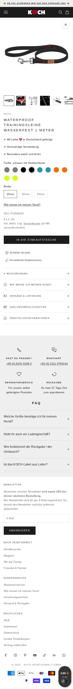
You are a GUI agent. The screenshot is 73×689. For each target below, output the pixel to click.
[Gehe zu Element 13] (45, 100)
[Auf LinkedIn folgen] (54, 655)
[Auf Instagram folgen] (15, 655)
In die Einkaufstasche (36, 239)
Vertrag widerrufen (15, 645)
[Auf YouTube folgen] (35, 655)
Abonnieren (19, 530)
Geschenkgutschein (16, 597)
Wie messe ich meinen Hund (21, 590)
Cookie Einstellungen (17, 638)
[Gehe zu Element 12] (33, 100)
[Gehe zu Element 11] (21, 100)
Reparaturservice (14, 584)
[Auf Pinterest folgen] (25, 655)
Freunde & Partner (15, 568)
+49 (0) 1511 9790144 (54, 363)
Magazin (9, 555)
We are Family (13, 561)
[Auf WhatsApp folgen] (64, 655)
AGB (6, 620)
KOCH (7, 114)
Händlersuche (12, 549)
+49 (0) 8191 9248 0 (19, 363)
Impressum (11, 626)
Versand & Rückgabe (17, 603)
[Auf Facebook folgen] (5, 655)
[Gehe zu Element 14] (57, 100)
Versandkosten (32, 223)
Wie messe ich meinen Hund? (22, 204)
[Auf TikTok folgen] (44, 655)
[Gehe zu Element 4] (9, 100)
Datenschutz (11, 632)
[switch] (64, 681)
